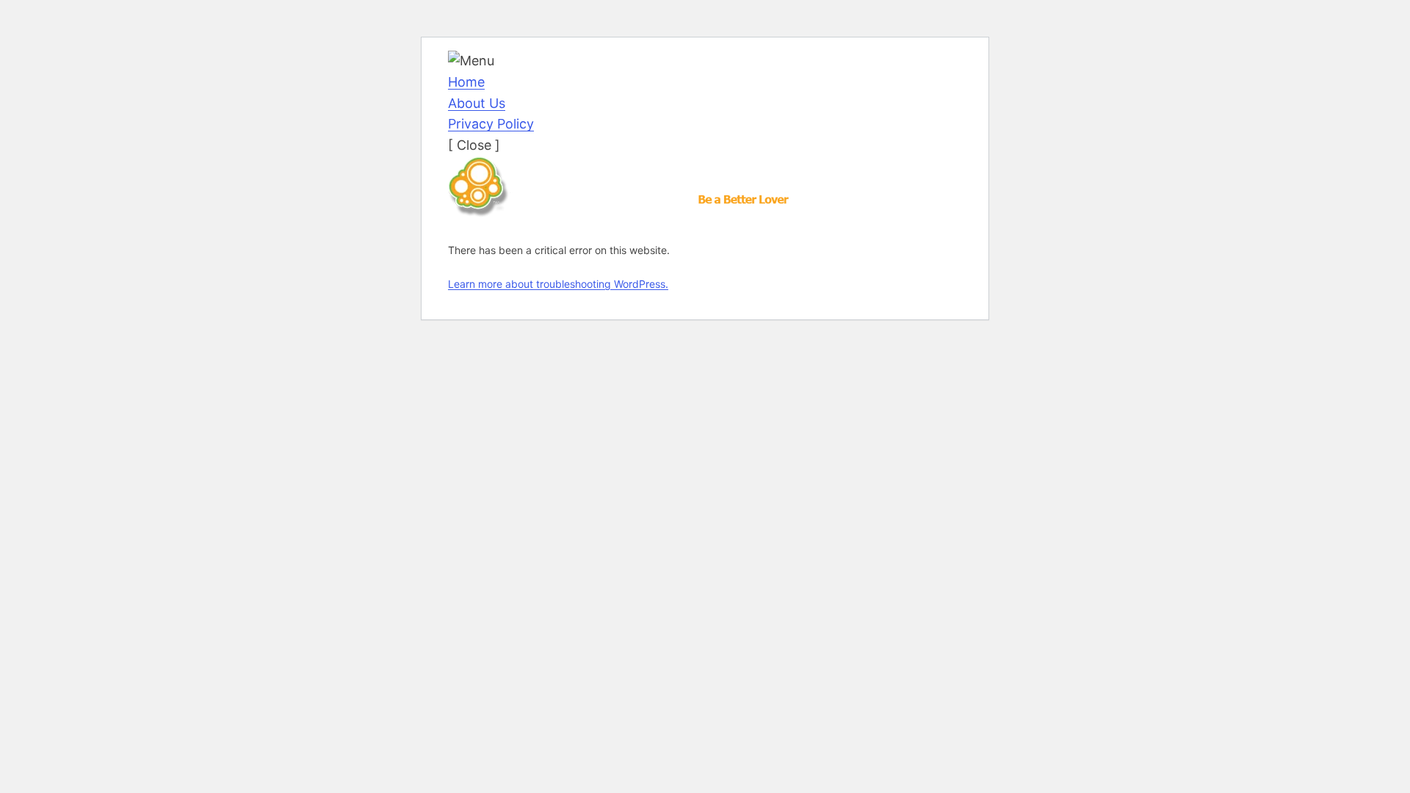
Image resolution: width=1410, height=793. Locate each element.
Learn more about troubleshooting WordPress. (558, 284)
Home (466, 82)
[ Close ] (474, 145)
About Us (476, 103)
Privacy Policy (491, 123)
